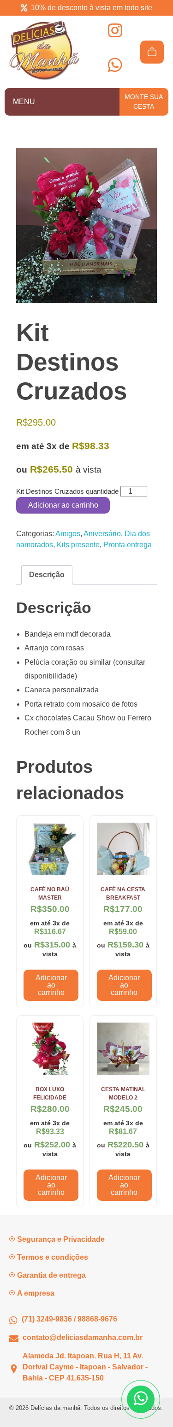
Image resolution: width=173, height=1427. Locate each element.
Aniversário (102, 534)
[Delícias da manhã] (44, 50)
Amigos (67, 534)
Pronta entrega (127, 545)
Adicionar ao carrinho (63, 505)
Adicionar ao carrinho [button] (51, 985)
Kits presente (78, 545)
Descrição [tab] (47, 575)
